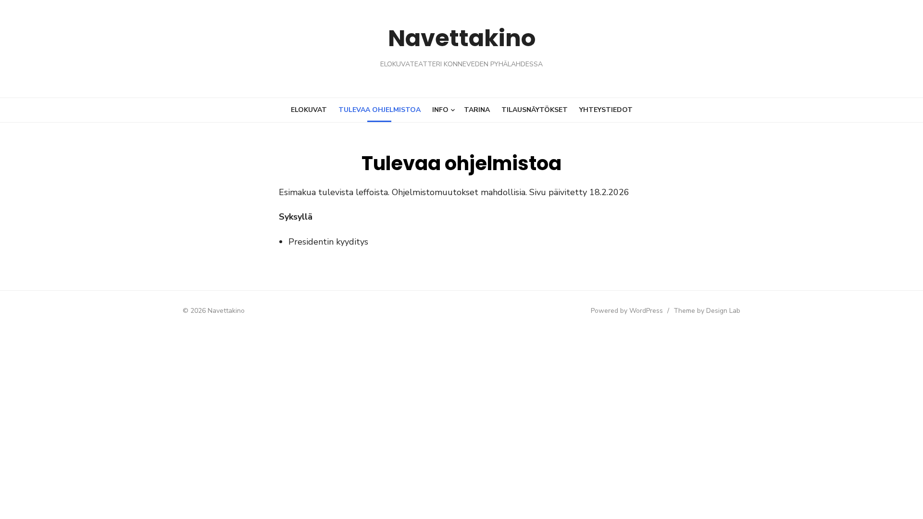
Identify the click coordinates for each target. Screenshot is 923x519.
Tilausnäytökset (534, 109)
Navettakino (462, 38)
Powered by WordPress (627, 310)
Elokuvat (309, 109)
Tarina (477, 109)
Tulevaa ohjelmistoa (379, 109)
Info (440, 109)
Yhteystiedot (606, 109)
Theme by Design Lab (707, 310)
